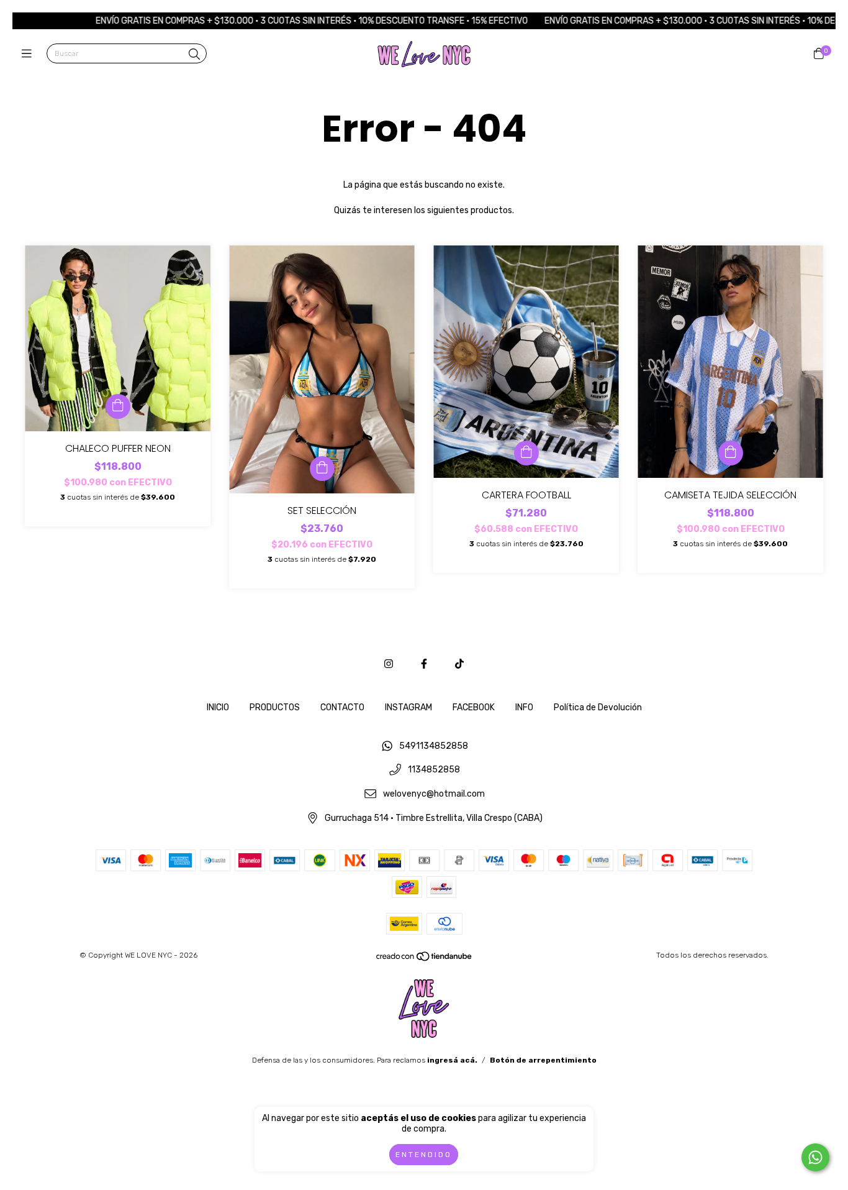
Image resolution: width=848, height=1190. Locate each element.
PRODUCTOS (275, 707)
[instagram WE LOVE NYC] (388, 664)
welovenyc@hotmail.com (434, 794)
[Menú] (29, 54)
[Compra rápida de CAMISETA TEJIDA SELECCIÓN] (730, 453)
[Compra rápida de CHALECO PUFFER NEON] (118, 406)
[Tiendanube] (424, 959)
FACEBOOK (474, 707)
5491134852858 (433, 746)
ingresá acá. (452, 1060)
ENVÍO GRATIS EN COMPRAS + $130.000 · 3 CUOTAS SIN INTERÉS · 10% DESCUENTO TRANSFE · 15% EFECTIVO (270, 21)
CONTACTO (342, 707)
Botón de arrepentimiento (543, 1060)
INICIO (218, 707)
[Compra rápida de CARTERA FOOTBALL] (526, 453)
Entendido (423, 1154)
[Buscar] (194, 54)
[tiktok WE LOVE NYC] (459, 664)
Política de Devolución (598, 707)
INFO (524, 707)
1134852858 (434, 770)
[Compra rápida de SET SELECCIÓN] (322, 468)
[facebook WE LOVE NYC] (424, 664)
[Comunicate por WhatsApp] (815, 1157)
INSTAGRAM (408, 707)
